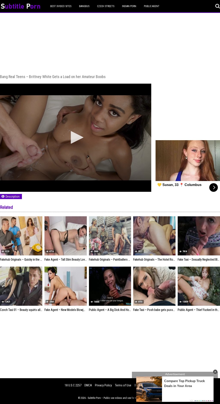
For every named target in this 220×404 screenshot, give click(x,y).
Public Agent (151, 6)
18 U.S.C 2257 (73, 385)
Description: (13, 196)
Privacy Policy (103, 385)
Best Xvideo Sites (60, 6)
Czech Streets (105, 6)
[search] (217, 6)
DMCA (88, 385)
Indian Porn (129, 6)
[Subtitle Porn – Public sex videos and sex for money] (20, 6)
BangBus (84, 6)
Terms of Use (123, 385)
